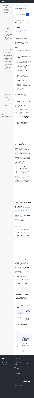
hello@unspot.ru (5, 362)
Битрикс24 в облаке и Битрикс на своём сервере (8, 68)
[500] (23, 383)
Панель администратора (7, 107)
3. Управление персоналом (8, 12)
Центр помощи (18, 5)
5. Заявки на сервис (7, 99)
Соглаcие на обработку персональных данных (17, 389)
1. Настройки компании (7, 7)
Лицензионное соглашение (18, 385)
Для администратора (6, 5)
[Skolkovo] (24, 378)
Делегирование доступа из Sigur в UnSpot (9, 44)
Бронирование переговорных (16, 360)
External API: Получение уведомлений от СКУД (9, 52)
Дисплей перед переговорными (16, 365)
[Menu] (32, 1)
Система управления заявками (17, 373)
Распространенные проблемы (7, 116)
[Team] (27, 381)
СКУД (21, 7)
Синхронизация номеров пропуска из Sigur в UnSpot (9, 34)
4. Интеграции (6, 14)
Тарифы (15, 382)
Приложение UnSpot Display (7, 114)
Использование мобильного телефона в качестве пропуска (9, 48)
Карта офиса (16, 370)
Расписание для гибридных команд (18, 367)
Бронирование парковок (17, 371)
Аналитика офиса (16, 368)
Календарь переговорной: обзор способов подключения (8, 79)
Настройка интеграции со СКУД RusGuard (9, 27)
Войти (15, 379)
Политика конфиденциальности (17, 387)
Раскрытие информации (17, 391)
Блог (23, 360)
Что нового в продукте (26, 363)
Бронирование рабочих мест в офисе (17, 362)
